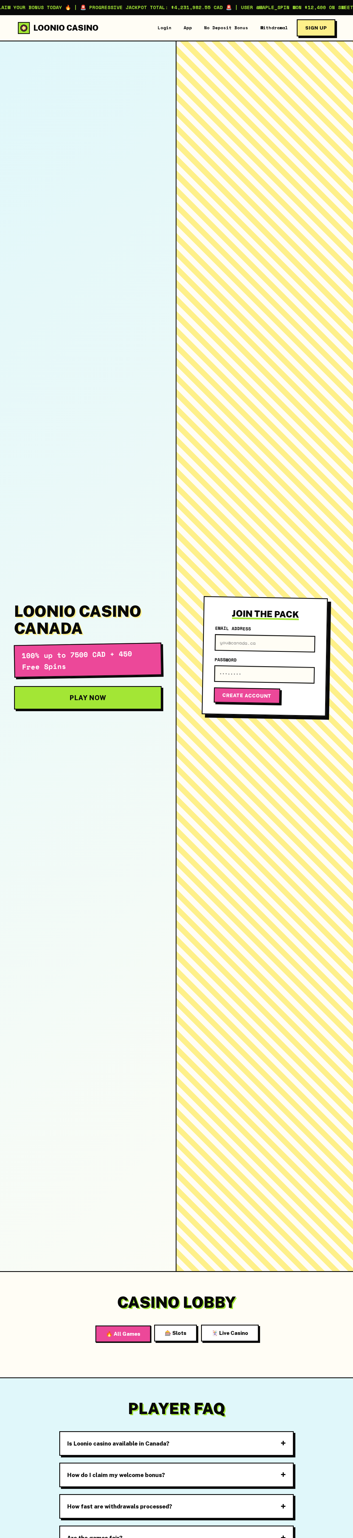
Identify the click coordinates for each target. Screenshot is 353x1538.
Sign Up (316, 28)
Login (165, 27)
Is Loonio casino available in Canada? (118, 1443)
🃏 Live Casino (230, 1333)
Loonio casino (65, 27)
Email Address (233, 628)
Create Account (246, 695)
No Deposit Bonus (226, 27)
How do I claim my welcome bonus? (116, 1474)
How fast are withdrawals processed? (119, 1506)
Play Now (87, 698)
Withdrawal (274, 27)
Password (226, 659)
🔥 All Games (123, 1334)
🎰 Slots (175, 1333)
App (188, 27)
